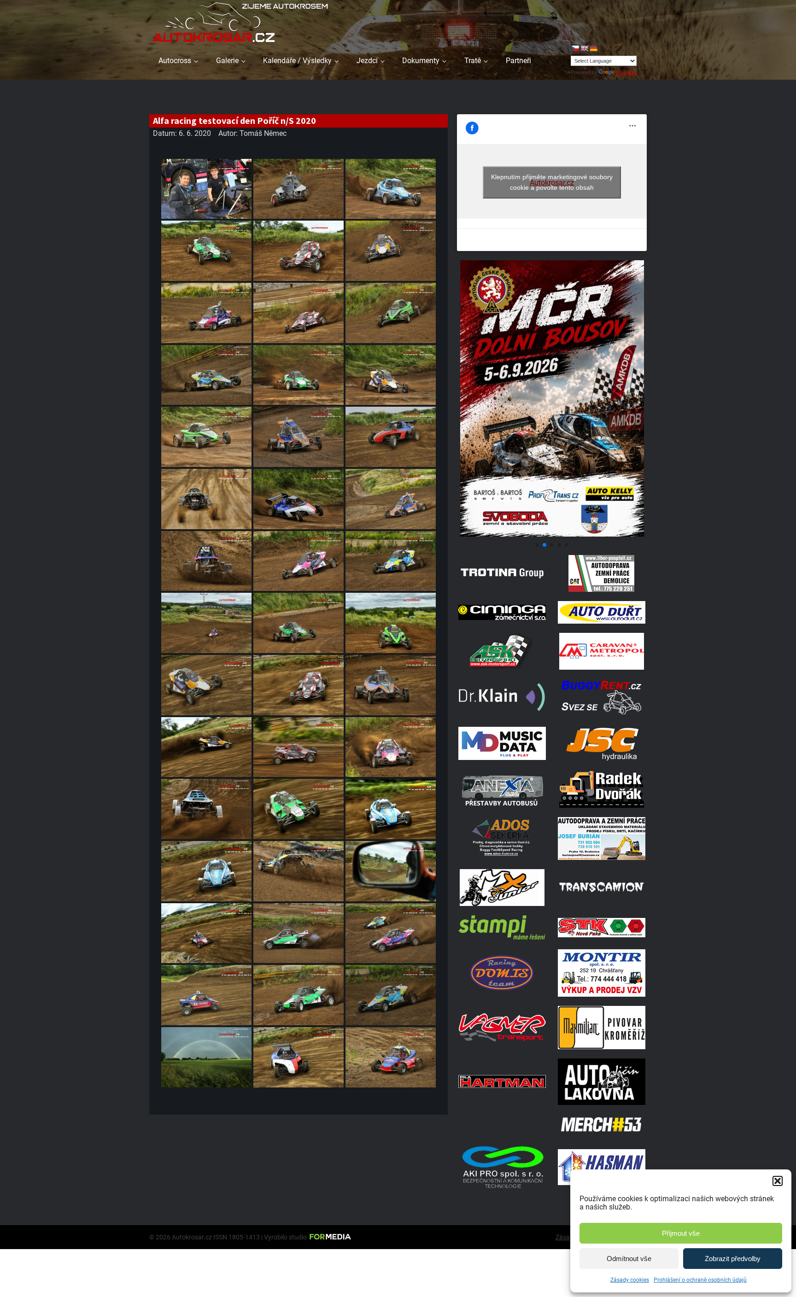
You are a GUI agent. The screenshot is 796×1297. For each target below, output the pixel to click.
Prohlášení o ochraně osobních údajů (700, 1280)
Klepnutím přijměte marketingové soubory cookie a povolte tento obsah (552, 182)
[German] (593, 48)
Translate (626, 72)
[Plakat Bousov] (552, 534)
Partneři (518, 60)
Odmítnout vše (629, 1258)
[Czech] (575, 48)
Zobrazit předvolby (733, 1258)
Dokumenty (420, 60)
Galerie (227, 60)
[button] (777, 1181)
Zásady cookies (629, 1280)
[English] (584, 48)
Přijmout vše (681, 1233)
